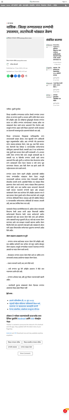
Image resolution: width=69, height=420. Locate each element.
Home (8, 5)
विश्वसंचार (43, 5)
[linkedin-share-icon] (19, 77)
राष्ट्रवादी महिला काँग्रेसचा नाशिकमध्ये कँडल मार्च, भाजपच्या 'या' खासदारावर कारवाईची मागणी (24, 305)
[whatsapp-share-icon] (8, 77)
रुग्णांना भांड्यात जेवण (26, 347)
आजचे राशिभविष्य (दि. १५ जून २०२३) (21, 300)
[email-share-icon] (22, 77)
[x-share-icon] (11, 77)
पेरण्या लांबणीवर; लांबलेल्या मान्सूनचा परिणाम (24, 309)
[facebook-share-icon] (15, 77)
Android (22, 319)
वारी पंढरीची (14, 5)
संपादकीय (32, 5)
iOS (32, 319)
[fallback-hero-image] (49, 46)
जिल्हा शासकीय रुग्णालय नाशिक (32, 342)
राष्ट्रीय (20, 5)
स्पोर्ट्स (55, 5)
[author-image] (7, 64)
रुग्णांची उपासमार (12, 347)
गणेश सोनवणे (14, 64)
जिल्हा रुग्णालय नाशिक (14, 342)
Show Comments (25, 353)
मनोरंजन (38, 5)
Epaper (3, 5)
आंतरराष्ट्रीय (25, 5)
